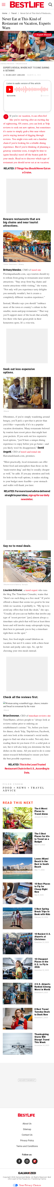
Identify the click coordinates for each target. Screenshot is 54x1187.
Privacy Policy (27, 1140)
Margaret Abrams (15, 75)
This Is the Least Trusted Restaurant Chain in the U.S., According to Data (27, 768)
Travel (13, 13)
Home (4, 13)
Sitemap (27, 1129)
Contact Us (27, 1135)
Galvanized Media (23, 1177)
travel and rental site (31, 451)
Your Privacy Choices (30, 1185)
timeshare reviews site (40, 715)
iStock (6, 411)
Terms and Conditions (27, 1146)
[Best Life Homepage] (27, 4)
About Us (27, 1123)
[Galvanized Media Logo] (27, 1173)
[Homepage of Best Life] (26, 1115)
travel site (36, 269)
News (21, 787)
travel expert (31, 590)
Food (7, 787)
